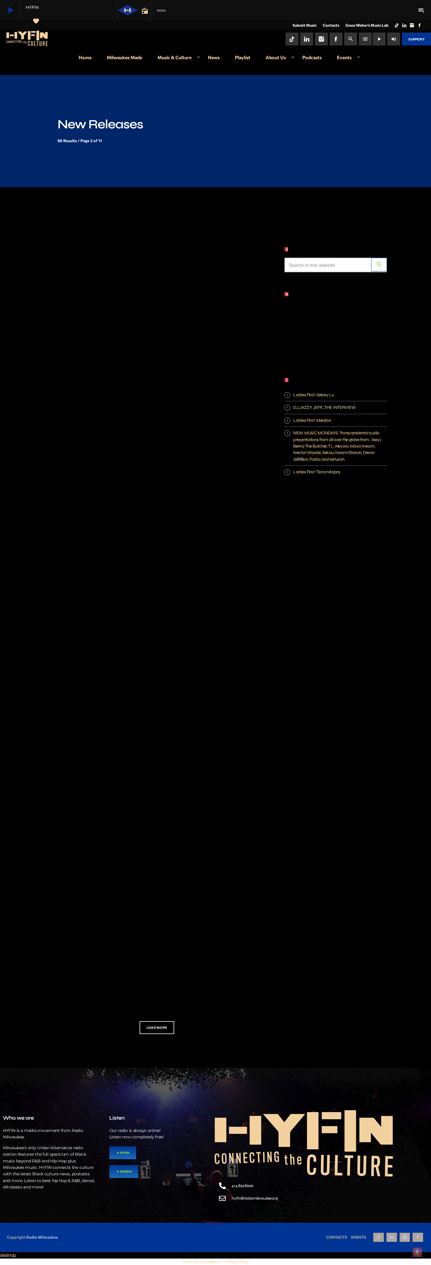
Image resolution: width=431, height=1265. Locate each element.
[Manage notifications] (417, 1252)
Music (56, 299)
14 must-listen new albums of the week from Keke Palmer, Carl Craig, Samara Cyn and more (94, 976)
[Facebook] (419, 25)
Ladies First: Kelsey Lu (313, 394)
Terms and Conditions (201, 1261)
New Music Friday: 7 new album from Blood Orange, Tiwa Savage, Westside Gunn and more (95, 336)
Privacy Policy (237, 1261)
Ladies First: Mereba (312, 420)
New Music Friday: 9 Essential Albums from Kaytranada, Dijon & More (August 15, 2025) (96, 496)
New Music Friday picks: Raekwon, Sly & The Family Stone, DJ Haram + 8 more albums (215, 656)
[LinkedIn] (404, 25)
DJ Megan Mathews (338, 345)
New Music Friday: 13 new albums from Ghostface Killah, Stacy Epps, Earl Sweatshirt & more (213, 336)
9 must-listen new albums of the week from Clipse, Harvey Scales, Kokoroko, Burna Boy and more (95, 816)
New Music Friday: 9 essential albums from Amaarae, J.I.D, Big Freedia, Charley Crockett (212, 496)
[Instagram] (412, 25)
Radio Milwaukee (42, 1237)
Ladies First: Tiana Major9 (316, 472)
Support (416, 39)
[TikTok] (396, 25)
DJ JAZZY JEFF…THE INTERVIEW (324, 407)
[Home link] (27, 39)
